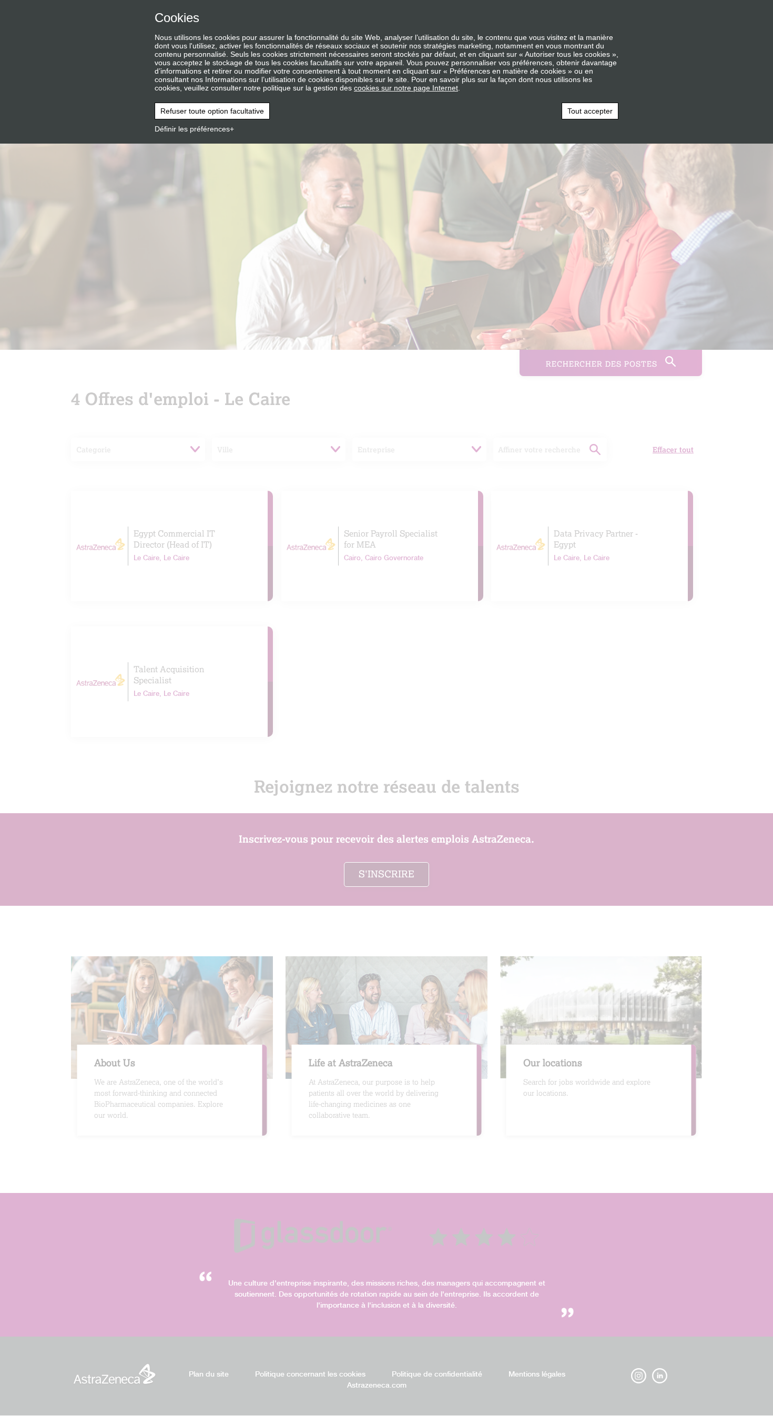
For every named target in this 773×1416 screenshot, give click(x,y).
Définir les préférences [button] (192, 129)
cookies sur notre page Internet (406, 88)
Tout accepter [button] (590, 111)
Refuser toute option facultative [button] (212, 111)
